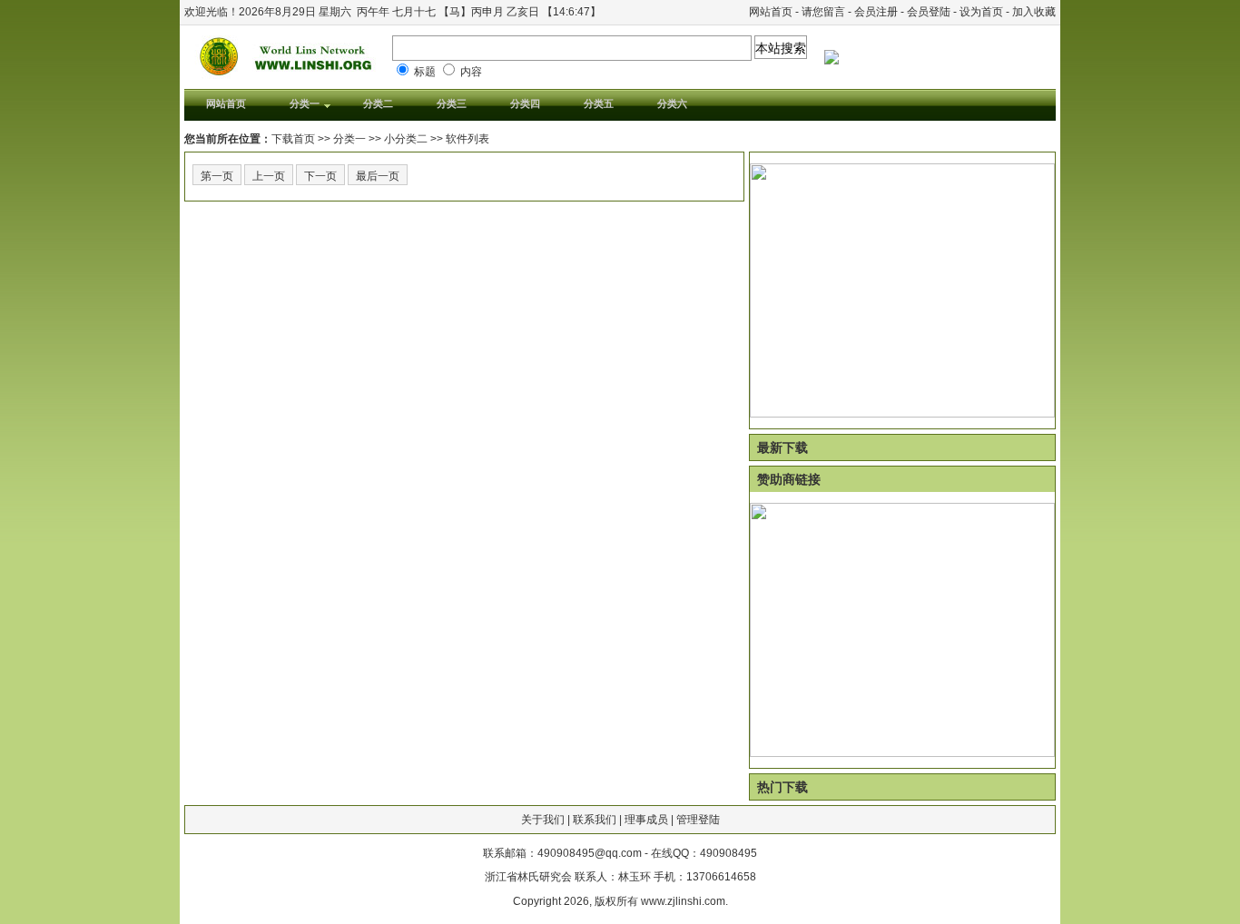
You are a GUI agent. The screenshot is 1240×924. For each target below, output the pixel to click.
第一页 (217, 176)
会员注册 (876, 11)
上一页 (268, 176)
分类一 (349, 139)
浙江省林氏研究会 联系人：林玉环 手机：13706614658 (620, 876)
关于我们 (543, 819)
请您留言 (823, 11)
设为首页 (981, 11)
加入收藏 (1034, 11)
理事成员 (646, 819)
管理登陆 (698, 819)
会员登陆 (928, 11)
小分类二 (406, 139)
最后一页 (377, 176)
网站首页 (770, 11)
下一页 (320, 176)
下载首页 (293, 139)
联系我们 (594, 819)
